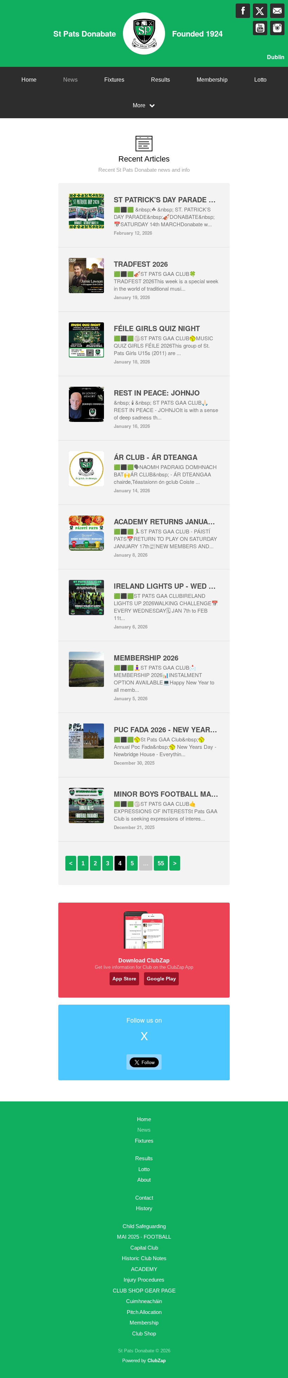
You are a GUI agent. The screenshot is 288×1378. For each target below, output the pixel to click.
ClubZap (157, 1360)
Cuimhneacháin (144, 1301)
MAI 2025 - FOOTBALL (144, 1237)
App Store (124, 978)
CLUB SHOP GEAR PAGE (144, 1291)
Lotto (260, 80)
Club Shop (144, 1333)
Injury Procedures (144, 1280)
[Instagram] (277, 28)
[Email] (277, 11)
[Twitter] (260, 11)
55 (161, 863)
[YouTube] (260, 28)
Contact (144, 1198)
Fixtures (114, 80)
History (144, 1208)
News (70, 80)
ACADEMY (144, 1269)
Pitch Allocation (144, 1312)
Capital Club (144, 1248)
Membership (212, 80)
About (144, 1180)
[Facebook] (243, 11)
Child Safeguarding (144, 1226)
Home (29, 80)
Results (160, 80)
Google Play (161, 978)
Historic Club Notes (144, 1258)
